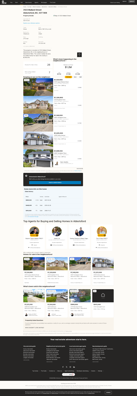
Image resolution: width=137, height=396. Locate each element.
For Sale (68, 77)
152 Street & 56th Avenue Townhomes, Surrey (103, 349)
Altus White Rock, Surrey (98, 357)
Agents (36, 2)
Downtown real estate (52, 352)
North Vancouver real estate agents (78, 359)
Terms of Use (77, 170)
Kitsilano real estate (51, 356)
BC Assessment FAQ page (33, 216)
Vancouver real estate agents (77, 349)
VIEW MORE (26, 360)
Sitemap (100, 371)
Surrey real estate (28, 349)
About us (59, 371)
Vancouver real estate (29, 350)
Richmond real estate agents (77, 354)
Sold (75, 77)
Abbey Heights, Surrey (98, 354)
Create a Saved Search (55, 182)
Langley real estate (28, 357)
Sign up (132, 1)
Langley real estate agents (76, 356)
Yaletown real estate (51, 359)
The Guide (52, 2)
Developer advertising (82, 371)
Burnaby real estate (28, 354)
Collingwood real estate (52, 350)
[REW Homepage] (4, 2)
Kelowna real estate (28, 356)
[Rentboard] (71, 374)
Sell (22, 2)
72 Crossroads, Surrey (98, 352)
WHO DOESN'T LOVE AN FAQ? (34, 327)
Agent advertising (69, 371)
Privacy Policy (46, 393)
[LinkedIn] (74, 367)
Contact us (52, 371)
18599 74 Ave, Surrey (98, 350)
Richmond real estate (28, 352)
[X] (66, 367)
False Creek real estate (52, 354)
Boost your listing (115, 2)
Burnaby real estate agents (76, 352)
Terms (86, 378)
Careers (93, 371)
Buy (11, 2)
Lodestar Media (65, 378)
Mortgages (44, 2)
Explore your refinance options (31, 23)
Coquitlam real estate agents (77, 357)
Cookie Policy (91, 393)
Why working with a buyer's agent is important (36, 252)
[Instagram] (70, 367)
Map (80, 77)
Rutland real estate (51, 349)
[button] (29, 18)
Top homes (35, 371)
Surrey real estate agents (76, 350)
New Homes (28, 2)
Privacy (80, 378)
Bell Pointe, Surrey (97, 359)
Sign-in (124, 1)
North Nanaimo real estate (53, 357)
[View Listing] (34, 271)
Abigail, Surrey (96, 356)
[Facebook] (63, 367)
